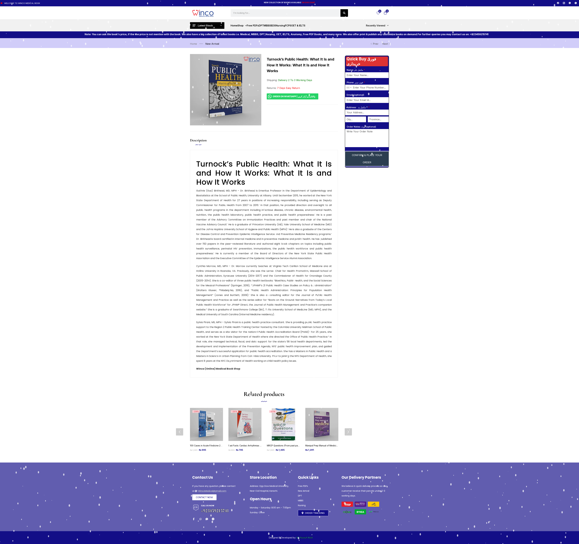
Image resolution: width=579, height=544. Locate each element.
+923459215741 (215, 511)
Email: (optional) (355, 94)
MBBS (300, 500)
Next (385, 43)
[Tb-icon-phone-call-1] (576, 3)
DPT (300, 495)
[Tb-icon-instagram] (564, 3)
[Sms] (207, 519)
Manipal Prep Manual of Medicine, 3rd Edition (327, 445)
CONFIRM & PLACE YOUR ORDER (367, 159)
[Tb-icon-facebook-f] (194, 519)
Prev (375, 43)
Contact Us (202, 477)
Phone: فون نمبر (356, 82)
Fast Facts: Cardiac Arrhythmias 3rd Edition (249, 445)
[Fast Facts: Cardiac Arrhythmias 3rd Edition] (244, 424)
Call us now (207, 505)
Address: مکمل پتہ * (358, 107)
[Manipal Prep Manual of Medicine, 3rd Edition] (321, 424)
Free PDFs (303, 486)
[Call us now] (196, 507)
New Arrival (212, 43)
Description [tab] (198, 140)
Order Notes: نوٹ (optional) (361, 126)
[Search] (344, 13)
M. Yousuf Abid (305, 537)
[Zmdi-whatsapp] (200, 519)
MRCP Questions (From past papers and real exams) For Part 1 (298, 445)
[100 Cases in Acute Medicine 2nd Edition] (206, 424)
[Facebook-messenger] (570, 3)
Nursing (302, 505)
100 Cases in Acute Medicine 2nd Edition (210, 445)
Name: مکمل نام (356, 70)
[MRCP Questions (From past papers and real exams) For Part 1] (283, 424)
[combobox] (348, 87)
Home (193, 43)
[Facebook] (558, 3)
